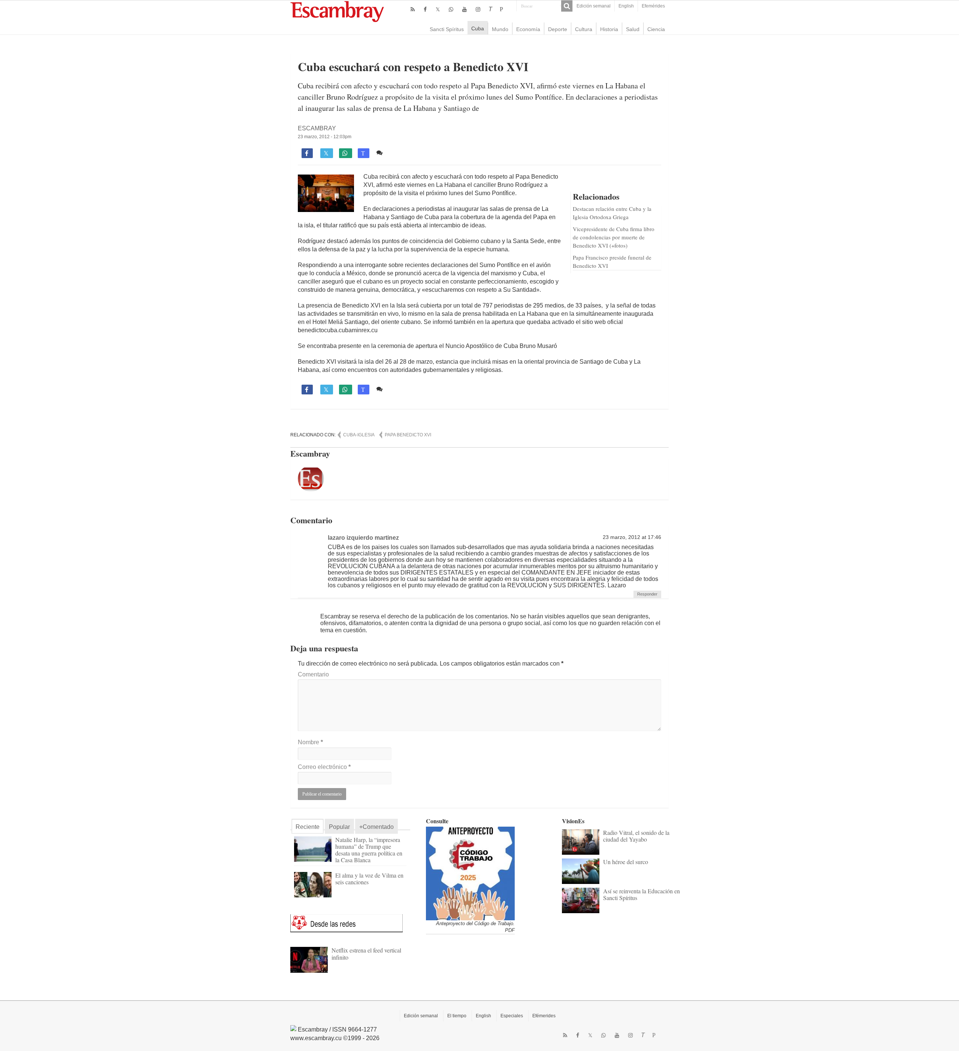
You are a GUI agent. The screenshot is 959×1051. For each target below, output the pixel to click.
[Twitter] (438, 9)
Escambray (317, 128)
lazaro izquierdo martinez (363, 537)
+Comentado (376, 827)
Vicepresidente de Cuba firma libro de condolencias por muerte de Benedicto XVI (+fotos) (613, 237)
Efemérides (653, 6)
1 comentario (403, 152)
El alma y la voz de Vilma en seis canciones (369, 878)
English (626, 6)
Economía (528, 29)
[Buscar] (566, 6)
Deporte (557, 29)
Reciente (308, 827)
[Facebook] (425, 9)
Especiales (511, 1015)
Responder (647, 594)
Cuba (477, 28)
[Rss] (412, 9)
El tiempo (456, 1015)
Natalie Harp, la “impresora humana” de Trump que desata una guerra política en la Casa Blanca (368, 850)
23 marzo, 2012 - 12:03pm (324, 136)
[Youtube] (465, 9)
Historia (609, 29)
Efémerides (544, 1015)
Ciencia (656, 29)
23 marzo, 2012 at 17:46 (632, 537)
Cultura (583, 29)
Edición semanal (594, 6)
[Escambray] (337, 11)
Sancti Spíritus (447, 29)
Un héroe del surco (625, 862)
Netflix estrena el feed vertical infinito (366, 953)
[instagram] (478, 9)
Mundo (500, 29)
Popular (339, 827)
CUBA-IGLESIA (359, 434)
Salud (632, 29)
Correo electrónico (324, 767)
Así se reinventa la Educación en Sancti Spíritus (641, 894)
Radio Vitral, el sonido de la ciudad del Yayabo (636, 836)
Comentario (313, 674)
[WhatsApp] (451, 9)
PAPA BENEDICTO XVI (408, 434)
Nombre (310, 742)
